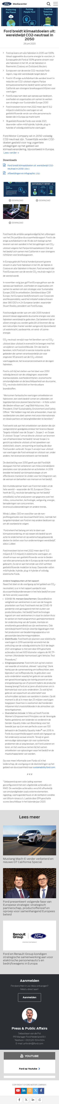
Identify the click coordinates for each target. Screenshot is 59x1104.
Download (17, 200)
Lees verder (10, 152)
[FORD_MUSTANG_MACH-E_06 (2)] (16, 211)
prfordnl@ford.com (33, 1043)
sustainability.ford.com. (44, 767)
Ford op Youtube (28, 1069)
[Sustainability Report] (16, 189)
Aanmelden (29, 997)
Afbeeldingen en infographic (21, 173)
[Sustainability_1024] (43, 189)
